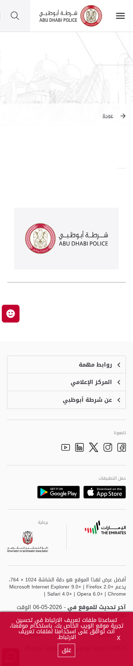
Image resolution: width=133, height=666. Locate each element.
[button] (66, 115)
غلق (66, 650)
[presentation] (124, 168)
